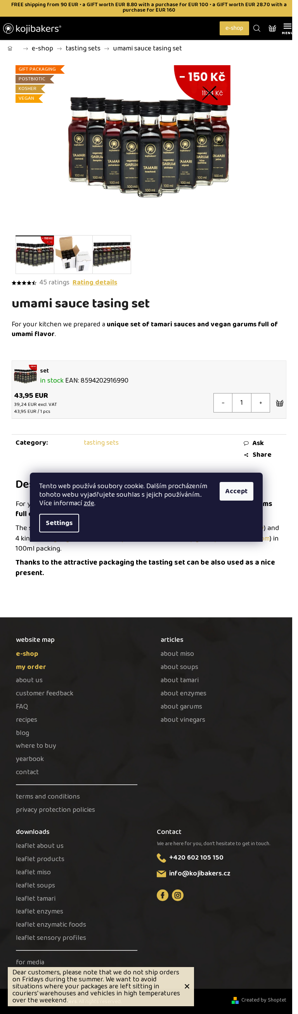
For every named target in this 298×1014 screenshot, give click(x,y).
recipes (26, 720)
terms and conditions (48, 797)
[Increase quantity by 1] (260, 402)
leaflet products (40, 859)
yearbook (30, 759)
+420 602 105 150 (196, 857)
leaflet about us (40, 846)
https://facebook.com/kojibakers (162, 895)
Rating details (95, 283)
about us (29, 680)
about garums (181, 707)
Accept (236, 491)
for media (30, 962)
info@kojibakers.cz (199, 873)
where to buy (36, 746)
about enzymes (183, 694)
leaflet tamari (35, 899)
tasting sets (101, 442)
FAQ (22, 707)
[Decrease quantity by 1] (223, 402)
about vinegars (183, 720)
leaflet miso (33, 872)
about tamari (180, 680)
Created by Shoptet (263, 1000)
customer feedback (44, 694)
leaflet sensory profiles (51, 938)
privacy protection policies (55, 810)
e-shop (234, 28)
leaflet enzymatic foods (51, 925)
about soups (179, 667)
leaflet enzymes (39, 912)
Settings (59, 523)
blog (22, 733)
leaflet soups (35, 886)
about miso (177, 654)
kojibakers (178, 895)
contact (27, 772)
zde (89, 503)
